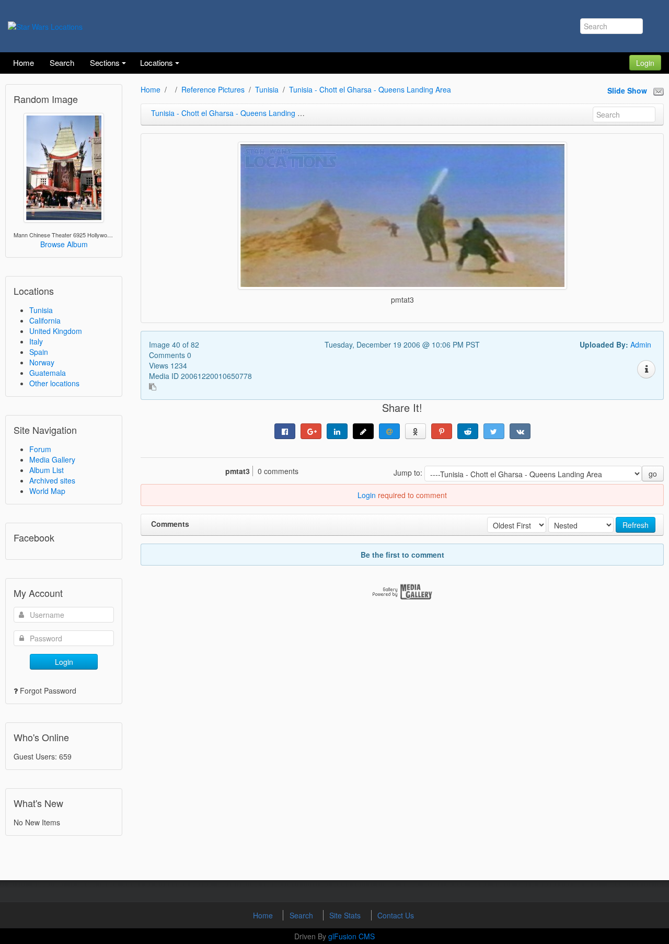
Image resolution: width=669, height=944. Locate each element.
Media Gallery (52, 459)
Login (645, 62)
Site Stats (346, 915)
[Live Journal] (363, 431)
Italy (36, 341)
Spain (38, 352)
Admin (640, 344)
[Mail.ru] (389, 431)
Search (302, 915)
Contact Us (395, 915)
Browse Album (64, 244)
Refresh (635, 525)
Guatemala (47, 372)
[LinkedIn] (337, 431)
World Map (47, 491)
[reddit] (467, 431)
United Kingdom (55, 331)
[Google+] (311, 431)
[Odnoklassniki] (415, 431)
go (653, 473)
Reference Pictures (213, 89)
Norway (41, 362)
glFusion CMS (351, 936)
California (45, 320)
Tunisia (41, 310)
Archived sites (52, 480)
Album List (46, 470)
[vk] (520, 431)
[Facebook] (284, 431)
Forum (40, 449)
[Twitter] (493, 431)
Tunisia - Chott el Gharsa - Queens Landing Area (370, 89)
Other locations (54, 383)
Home (150, 89)
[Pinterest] (441, 431)
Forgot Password (48, 690)
